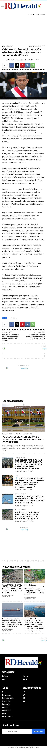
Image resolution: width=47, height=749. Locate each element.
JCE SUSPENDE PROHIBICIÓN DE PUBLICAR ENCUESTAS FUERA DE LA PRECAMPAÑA (22, 439)
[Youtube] (24, 701)
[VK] (27, 65)
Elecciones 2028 (7, 433)
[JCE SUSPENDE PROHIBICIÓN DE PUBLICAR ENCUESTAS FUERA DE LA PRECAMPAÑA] (23, 418)
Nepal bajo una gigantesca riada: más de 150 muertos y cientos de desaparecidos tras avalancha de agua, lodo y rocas (34, 590)
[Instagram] (24, 695)
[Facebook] (11, 65)
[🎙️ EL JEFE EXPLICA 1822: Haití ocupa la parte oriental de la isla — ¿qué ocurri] (7, 480)
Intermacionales (7, 46)
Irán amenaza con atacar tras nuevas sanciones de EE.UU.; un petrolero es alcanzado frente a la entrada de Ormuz (12, 623)
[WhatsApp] (32, 65)
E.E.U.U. (26, 631)
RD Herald (11, 59)
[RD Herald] (3, 60)
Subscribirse (38, 731)
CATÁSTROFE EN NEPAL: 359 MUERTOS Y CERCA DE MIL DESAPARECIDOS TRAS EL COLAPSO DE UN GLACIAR (28, 515)
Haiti (16, 476)
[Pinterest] (22, 65)
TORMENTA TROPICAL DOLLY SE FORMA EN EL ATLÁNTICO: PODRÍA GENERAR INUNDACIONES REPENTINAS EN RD (30, 499)
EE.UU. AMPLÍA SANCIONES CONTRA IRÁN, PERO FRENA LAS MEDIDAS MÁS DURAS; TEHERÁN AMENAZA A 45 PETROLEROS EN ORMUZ (34, 623)
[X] (17, 65)
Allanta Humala (13, 318)
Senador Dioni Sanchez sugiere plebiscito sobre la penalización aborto (35, 336)
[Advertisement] (23, 31)
